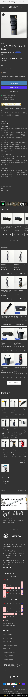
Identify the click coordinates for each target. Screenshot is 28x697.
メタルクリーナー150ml (19, 290)
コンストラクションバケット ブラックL (20, 342)
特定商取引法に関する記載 (10, 645)
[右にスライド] (17, 41)
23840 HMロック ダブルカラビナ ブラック (7, 265)
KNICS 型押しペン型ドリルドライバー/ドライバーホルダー (20, 369)
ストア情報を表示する (8, 99)
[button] (3, 7)
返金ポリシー (11, 691)
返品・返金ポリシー (8, 638)
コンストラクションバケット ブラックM (7, 368)
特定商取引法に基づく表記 (17, 693)
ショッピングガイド (8, 634)
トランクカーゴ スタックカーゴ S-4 (7, 342)
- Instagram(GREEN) (8, 656)
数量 (2, 65)
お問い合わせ (6, 648)
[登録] (23, 671)
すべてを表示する (14, 382)
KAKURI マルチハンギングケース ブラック (6, 226)
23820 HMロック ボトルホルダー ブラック (20, 265)
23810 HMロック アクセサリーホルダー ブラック (7, 291)
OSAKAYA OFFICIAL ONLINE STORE (13, 689)
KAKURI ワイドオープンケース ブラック (18, 226)
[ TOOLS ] (3, 397)
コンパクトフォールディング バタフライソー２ (7, 317)
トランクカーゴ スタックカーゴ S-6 (20, 317)
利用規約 (8, 693)
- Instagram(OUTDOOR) (9, 652)
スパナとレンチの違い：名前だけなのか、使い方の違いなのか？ (13, 514)
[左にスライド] (10, 41)
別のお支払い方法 (14, 91)
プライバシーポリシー (8, 641)
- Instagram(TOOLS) (8, 659)
